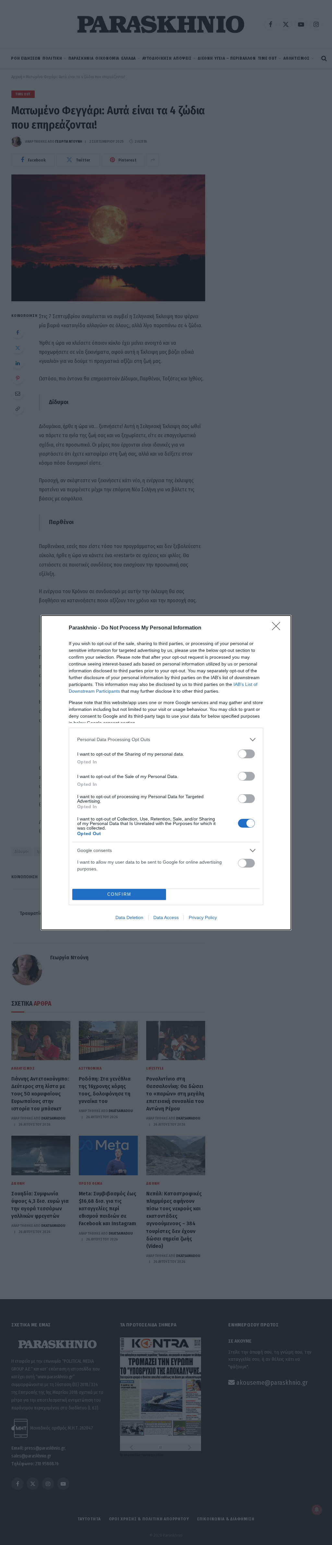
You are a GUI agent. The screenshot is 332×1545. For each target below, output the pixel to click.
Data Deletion (129, 917)
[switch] (246, 753)
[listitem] (166, 739)
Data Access (166, 917)
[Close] (278, 628)
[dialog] (166, 773)
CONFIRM (119, 894)
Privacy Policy (203, 917)
